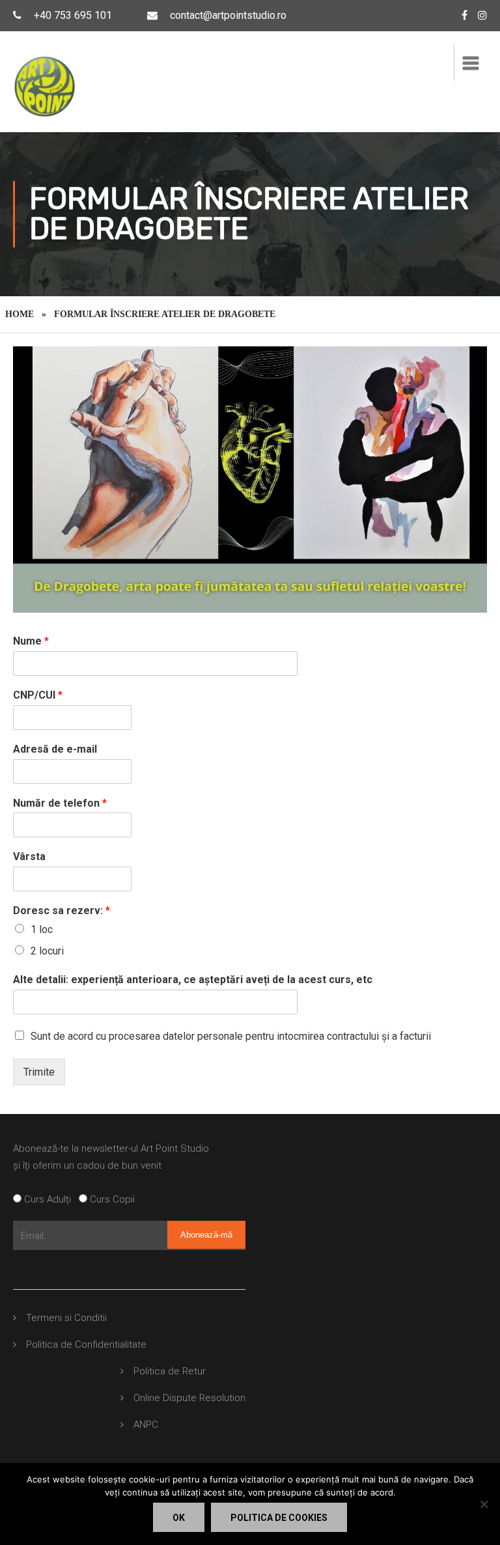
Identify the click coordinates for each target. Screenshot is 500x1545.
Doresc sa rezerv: (61, 910)
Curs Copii (111, 1199)
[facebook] (464, 15)
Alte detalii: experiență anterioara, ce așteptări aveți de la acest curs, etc (192, 979)
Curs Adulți (50, 1199)
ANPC (145, 1424)
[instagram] (482, 15)
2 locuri (47, 951)
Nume (31, 641)
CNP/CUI (37, 695)
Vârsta (29, 856)
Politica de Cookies (278, 1517)
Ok (179, 1517)
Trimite (39, 1072)
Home (19, 314)
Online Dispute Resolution (189, 1398)
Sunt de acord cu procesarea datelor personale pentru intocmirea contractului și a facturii (231, 1036)
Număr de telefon (60, 803)
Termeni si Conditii (66, 1318)
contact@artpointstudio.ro (228, 15)
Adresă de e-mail (55, 749)
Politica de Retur (169, 1371)
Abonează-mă (206, 1235)
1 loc (42, 929)
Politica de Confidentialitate (86, 1344)
